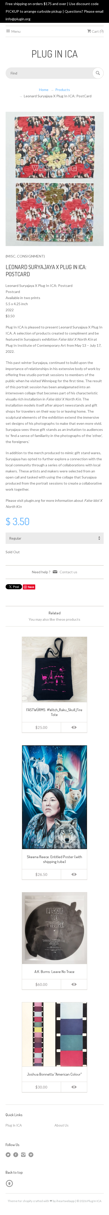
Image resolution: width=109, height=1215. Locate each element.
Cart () (97, 31)
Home (43, 89)
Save (31, 587)
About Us (61, 1125)
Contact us (68, 572)
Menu (16, 31)
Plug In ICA (14, 1125)
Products (62, 89)
